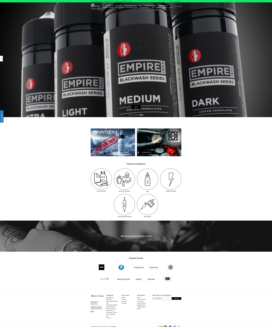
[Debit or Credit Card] (165, 326)
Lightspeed (114, 326)
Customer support (141, 306)
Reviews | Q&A (1, 117)
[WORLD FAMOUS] (167, 279)
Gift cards (165, 7)
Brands (170, 7)
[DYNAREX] (121, 267)
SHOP (136, 107)
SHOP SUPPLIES (101, 191)
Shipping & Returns (141, 305)
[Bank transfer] (158, 326)
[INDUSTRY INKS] (170, 267)
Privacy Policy (140, 301)
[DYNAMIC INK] (101, 267)
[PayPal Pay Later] (163, 326)
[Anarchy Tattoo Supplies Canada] (96, 6)
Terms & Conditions (141, 299)
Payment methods (141, 303)
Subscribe (176, 298)
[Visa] (172, 326)
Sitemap (139, 308)
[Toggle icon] (175, 6)
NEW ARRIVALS (110, 5)
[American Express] (175, 326)
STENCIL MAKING (110, 314)
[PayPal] (161, 326)
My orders (124, 299)
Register (123, 297)
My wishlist (124, 303)
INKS (147, 191)
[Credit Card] (168, 326)
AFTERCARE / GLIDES (111, 312)
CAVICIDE (158, 7)
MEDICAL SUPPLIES (124, 191)
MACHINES (147, 216)
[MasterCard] (170, 326)
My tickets (124, 301)
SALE (153, 7)
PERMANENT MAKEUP (111, 305)
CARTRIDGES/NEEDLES (124, 216)
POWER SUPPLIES (171, 191)
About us (139, 297)
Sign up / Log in (178, 1)
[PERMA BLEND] (104, 279)
